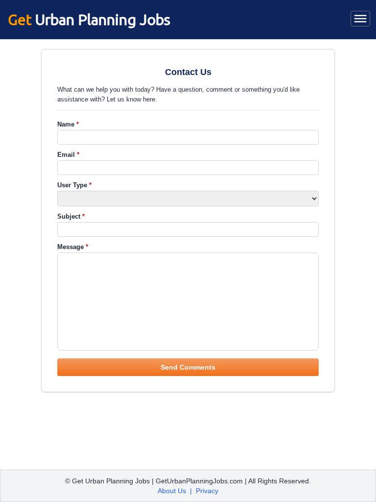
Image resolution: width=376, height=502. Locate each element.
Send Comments (188, 367)
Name (68, 124)
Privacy (207, 491)
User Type (74, 185)
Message (72, 247)
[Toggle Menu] (360, 18)
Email (68, 154)
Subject (71, 216)
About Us (172, 491)
